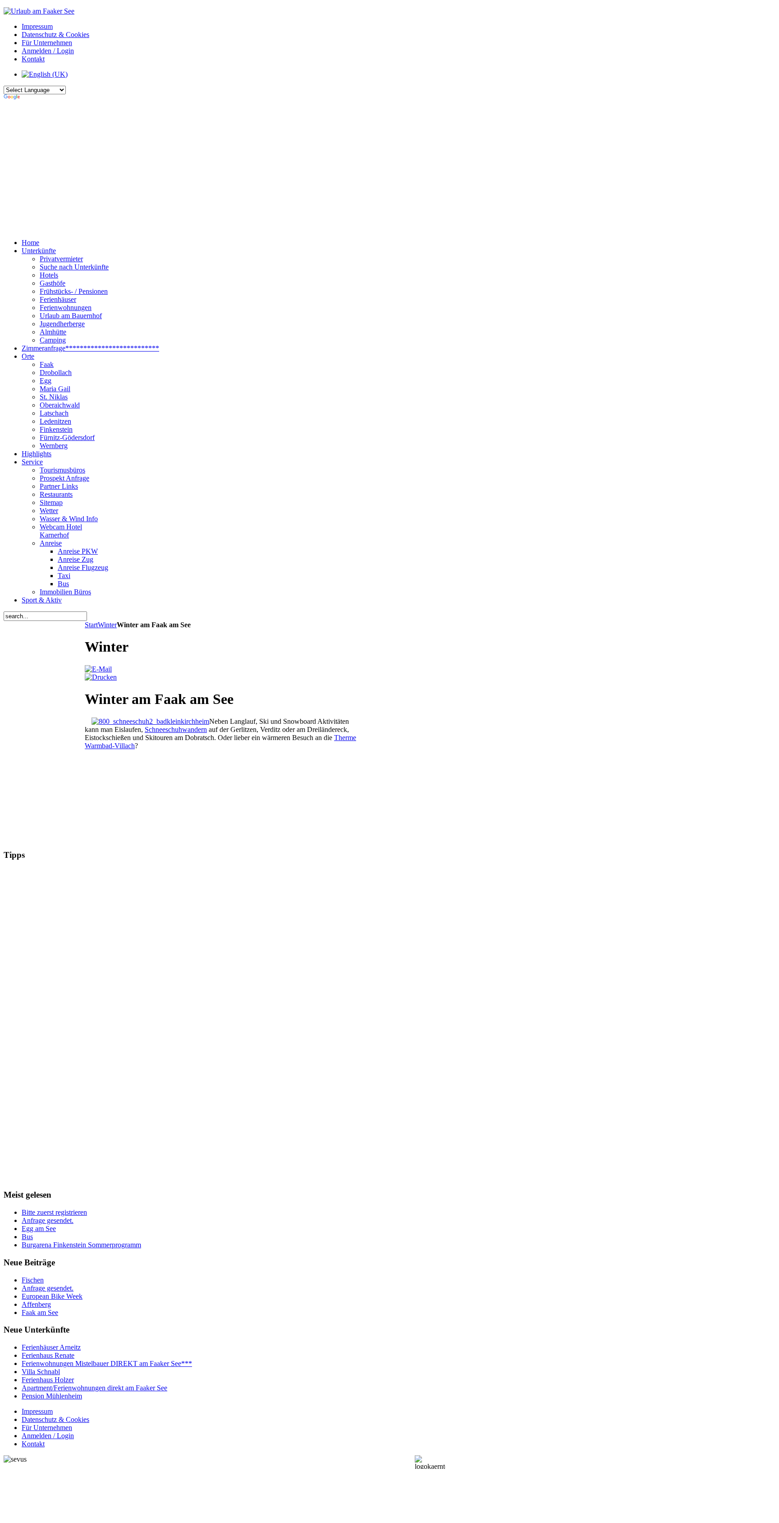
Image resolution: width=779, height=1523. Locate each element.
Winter (107, 625)
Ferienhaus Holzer (48, 1380)
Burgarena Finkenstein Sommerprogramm (81, 1245)
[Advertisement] (224, 168)
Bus (27, 1237)
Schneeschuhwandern (176, 729)
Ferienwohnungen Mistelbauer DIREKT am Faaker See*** (107, 1363)
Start (91, 625)
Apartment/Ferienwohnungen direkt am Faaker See (94, 1388)
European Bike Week (52, 1296)
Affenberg (36, 1304)
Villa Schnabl (41, 1371)
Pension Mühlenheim (52, 1396)
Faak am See (40, 1312)
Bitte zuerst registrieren (54, 1212)
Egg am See (39, 1228)
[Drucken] (101, 677)
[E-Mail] (98, 669)
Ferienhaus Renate (48, 1355)
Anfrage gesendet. (47, 1220)
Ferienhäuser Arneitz (51, 1347)
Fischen (33, 1280)
